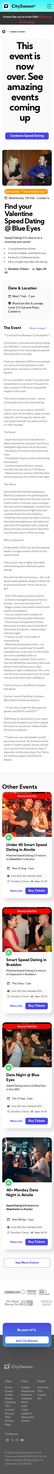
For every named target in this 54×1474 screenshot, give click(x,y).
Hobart (25, 1420)
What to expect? (38, 328)
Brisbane (26, 1394)
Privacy (9, 1413)
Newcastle (27, 1417)
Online (9, 1394)
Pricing (9, 1420)
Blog (7, 1424)
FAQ (7, 1417)
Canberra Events (17, 31)
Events (9, 1391)
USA (40, 1391)
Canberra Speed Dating (27, 135)
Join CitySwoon (27, 1341)
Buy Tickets (36, 890)
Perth (24, 1402)
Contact (10, 1409)
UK (39, 1398)
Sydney (25, 1387)
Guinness (10, 1402)
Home (8, 1387)
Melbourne (27, 1391)
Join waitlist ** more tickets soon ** (26, 191)
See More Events (27, 1262)
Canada (41, 1394)
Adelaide (26, 1398)
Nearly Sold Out (27, 796)
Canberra (26, 1413)
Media (9, 1398)
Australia (42, 1387)
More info (16, 891)
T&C (7, 1406)
